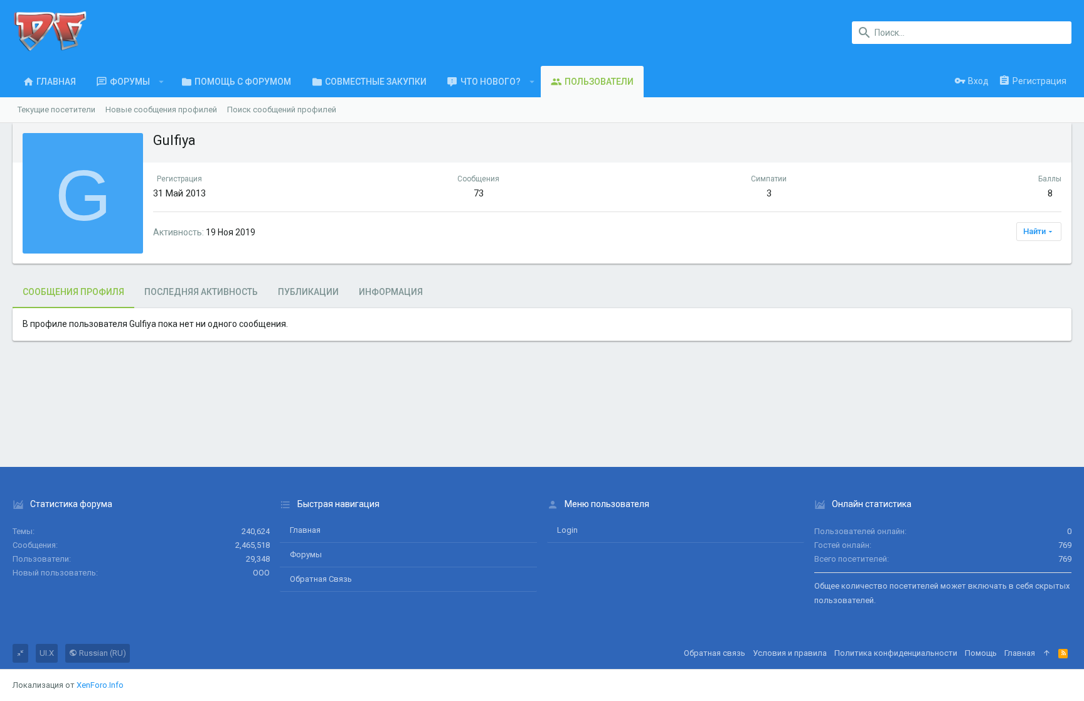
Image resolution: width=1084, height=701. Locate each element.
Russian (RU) (101, 653)
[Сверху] (1047, 653)
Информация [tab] (391, 292)
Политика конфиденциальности (895, 653)
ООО (261, 572)
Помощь (981, 653)
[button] (161, 81)
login (567, 530)
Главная (305, 530)
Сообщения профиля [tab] (73, 292)
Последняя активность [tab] (201, 292)
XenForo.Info (100, 685)
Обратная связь (321, 579)
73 (479, 193)
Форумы (306, 554)
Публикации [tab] (308, 292)
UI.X (47, 653)
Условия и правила (790, 653)
